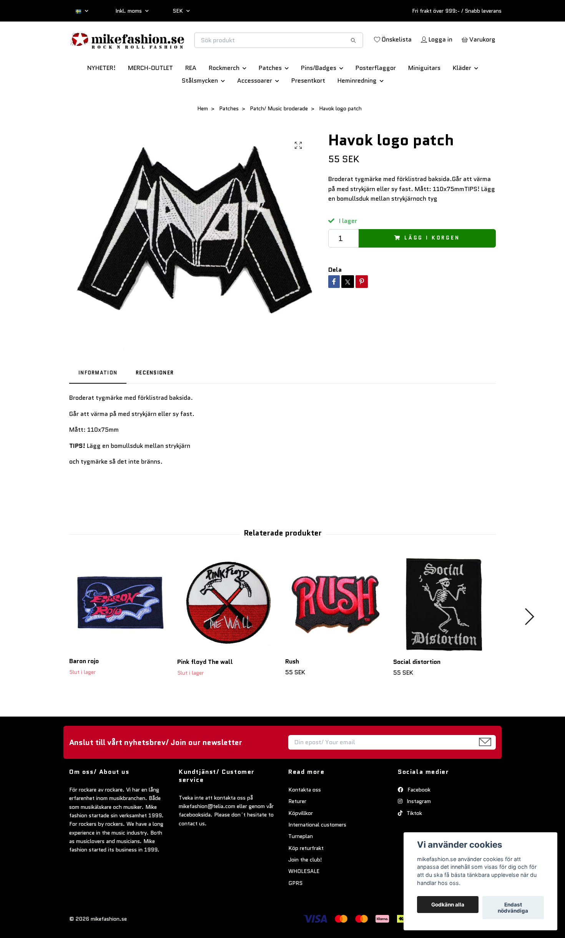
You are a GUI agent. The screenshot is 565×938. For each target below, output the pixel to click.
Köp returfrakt (306, 875)
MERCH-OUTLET (150, 94)
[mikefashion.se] (176, 48)
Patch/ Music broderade (279, 135)
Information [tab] (97, 399)
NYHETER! (101, 94)
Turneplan (300, 863)
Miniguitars (424, 94)
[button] (529, 643)
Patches (270, 94)
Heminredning (357, 107)
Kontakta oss (304, 816)
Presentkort (308, 107)
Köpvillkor (300, 840)
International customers (317, 851)
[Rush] (336, 631)
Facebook (418, 816)
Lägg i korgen (432, 265)
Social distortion (416, 688)
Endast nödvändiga (513, 907)
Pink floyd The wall (205, 688)
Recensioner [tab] (155, 399)
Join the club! (305, 886)
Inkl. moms (129, 11)
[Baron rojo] (120, 631)
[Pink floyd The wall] (228, 631)
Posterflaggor (376, 94)
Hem (202, 135)
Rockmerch (224, 94)
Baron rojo (84, 688)
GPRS (295, 910)
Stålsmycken (200, 107)
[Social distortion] (444, 631)
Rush (292, 688)
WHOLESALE (303, 898)
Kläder (462, 94)
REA (190, 94)
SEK (178, 11)
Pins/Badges (318, 94)
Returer (297, 828)
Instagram (418, 828)
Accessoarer (254, 107)
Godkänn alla (447, 904)
